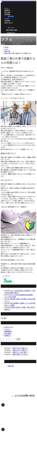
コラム (7, 329)
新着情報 (8, 331)
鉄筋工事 (7, 51)
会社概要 (7, 20)
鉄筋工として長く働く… (20, 352)
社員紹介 (11, 16)
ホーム (6, 8)
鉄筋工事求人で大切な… (20, 354)
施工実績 (7, 12)
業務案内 (7, 10)
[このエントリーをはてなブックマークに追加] (5, 279)
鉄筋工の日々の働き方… (20, 350)
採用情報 (7, 14)
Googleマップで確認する (9, 440)
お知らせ (8, 327)
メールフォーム (7, 34)
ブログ (6, 18)
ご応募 (11, 256)
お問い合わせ (8, 23)
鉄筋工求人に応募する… (20, 348)
